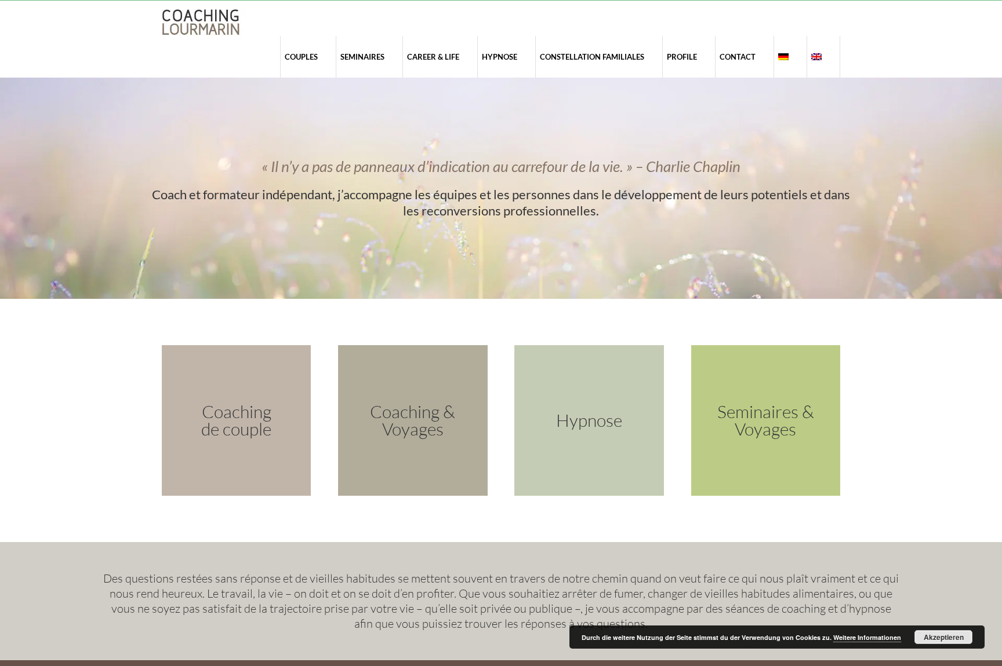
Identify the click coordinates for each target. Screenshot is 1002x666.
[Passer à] (783, 57)
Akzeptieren (944, 637)
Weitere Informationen (867, 637)
